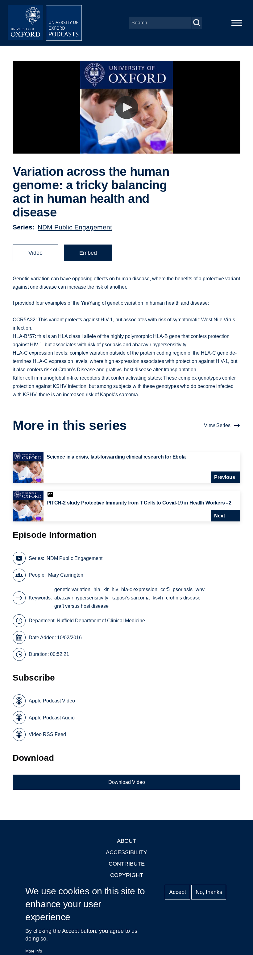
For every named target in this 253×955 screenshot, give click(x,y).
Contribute (127, 864)
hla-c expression (139, 589)
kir (106, 589)
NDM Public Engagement (75, 227)
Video (35, 253)
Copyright (126, 875)
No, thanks (209, 892)
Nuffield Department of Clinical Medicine (101, 620)
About (126, 841)
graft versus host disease (81, 606)
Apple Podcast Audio (52, 717)
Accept (177, 892)
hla (96, 589)
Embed (88, 253)
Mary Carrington (65, 575)
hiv (115, 589)
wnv (200, 589)
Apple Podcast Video (52, 700)
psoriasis (183, 589)
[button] (126, 107)
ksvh (158, 597)
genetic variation (72, 589)
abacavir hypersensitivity (81, 597)
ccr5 (165, 589)
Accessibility (126, 852)
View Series (217, 425)
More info (33, 951)
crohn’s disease (183, 597)
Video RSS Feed (47, 734)
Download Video (126, 782)
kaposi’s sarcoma (130, 597)
